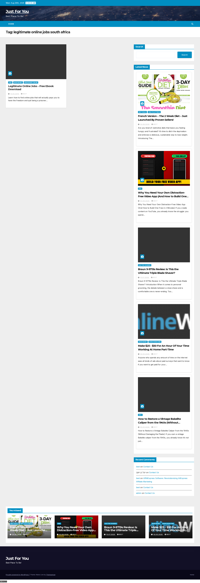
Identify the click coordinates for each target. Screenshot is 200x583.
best (25, 94)
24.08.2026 (145, 124)
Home (11, 24)
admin (138, 493)
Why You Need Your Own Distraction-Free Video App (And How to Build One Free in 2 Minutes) (162, 196)
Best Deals (142, 112)
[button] (192, 24)
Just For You (17, 11)
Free (10, 82)
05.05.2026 (145, 427)
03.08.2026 (145, 201)
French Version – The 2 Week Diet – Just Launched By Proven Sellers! (28, 530)
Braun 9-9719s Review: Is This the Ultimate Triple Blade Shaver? (120, 530)
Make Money (18, 82)
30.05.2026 (145, 354)
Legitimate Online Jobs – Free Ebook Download (31, 88)
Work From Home (155, 341)
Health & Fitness (154, 112)
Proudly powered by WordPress (17, 575)
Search (139, 46)
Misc (140, 415)
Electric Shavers (145, 265)
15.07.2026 (144, 277)
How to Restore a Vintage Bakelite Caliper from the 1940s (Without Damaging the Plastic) (159, 422)
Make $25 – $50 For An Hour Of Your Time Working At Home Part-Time (169, 530)
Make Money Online (31, 82)
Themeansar (50, 575)
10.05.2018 (14, 94)
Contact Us (148, 466)
